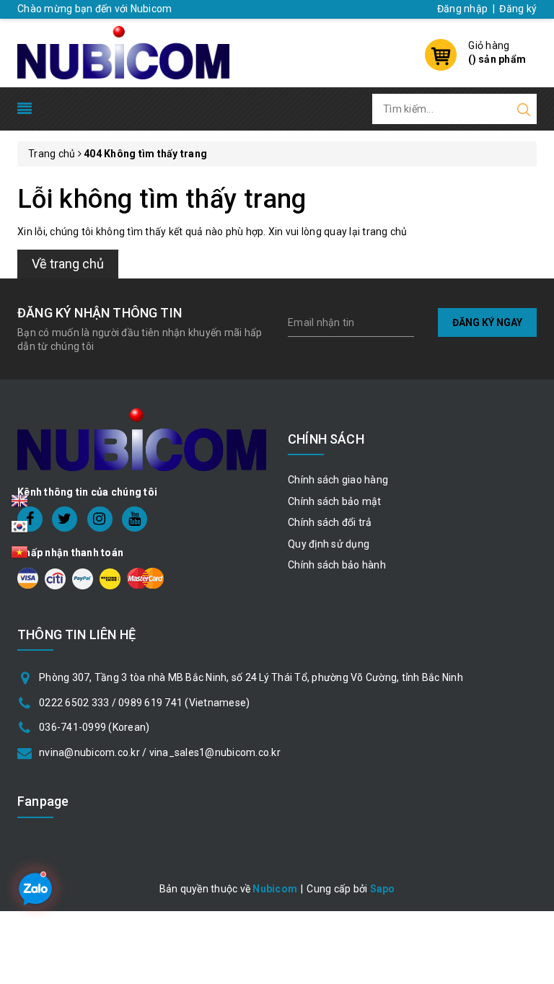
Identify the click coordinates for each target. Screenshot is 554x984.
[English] (19, 505)
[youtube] (134, 519)
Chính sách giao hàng (338, 480)
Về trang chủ (68, 263)
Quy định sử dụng (328, 544)
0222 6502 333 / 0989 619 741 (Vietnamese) (144, 702)
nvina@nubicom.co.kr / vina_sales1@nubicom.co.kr (160, 752)
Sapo (382, 889)
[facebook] (30, 519)
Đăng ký (518, 8)
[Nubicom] (123, 51)
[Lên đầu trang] (532, 678)
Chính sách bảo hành (337, 565)
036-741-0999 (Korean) (94, 727)
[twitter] (64, 519)
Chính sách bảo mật (335, 501)
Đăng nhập (462, 8)
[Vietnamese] (19, 531)
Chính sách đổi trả (330, 522)
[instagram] (100, 519)
